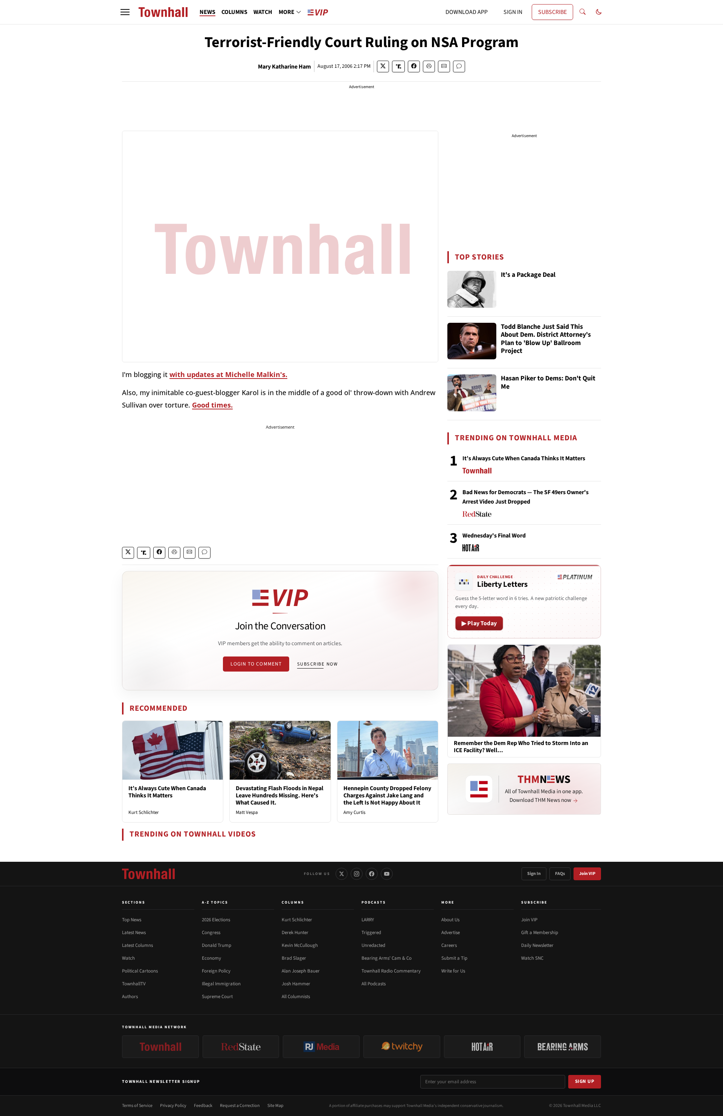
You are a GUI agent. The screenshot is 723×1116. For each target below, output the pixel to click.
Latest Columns (137, 945)
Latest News (134, 932)
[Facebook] (372, 874)
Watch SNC (532, 958)
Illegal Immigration (221, 983)
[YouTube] (387, 874)
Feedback (203, 1105)
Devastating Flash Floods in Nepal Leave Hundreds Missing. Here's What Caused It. (279, 795)
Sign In (534, 873)
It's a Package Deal (528, 275)
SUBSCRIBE (552, 12)
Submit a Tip (454, 958)
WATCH (262, 12)
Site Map (275, 1105)
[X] (342, 874)
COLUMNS (234, 12)
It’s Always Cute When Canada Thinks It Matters (167, 792)
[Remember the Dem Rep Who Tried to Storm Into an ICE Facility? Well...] (524, 690)
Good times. (212, 404)
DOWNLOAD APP (466, 12)
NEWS (207, 12)
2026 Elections (216, 919)
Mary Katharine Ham (284, 67)
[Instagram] (357, 874)
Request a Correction (240, 1105)
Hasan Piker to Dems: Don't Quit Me (548, 382)
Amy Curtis (354, 812)
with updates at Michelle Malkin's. (228, 374)
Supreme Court (217, 996)
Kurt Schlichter (143, 812)
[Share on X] (383, 66)
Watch (128, 958)
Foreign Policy (216, 971)
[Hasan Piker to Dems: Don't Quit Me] (471, 392)
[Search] (582, 12)
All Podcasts (374, 983)
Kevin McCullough (300, 945)
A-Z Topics (215, 902)
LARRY (368, 919)
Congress (211, 932)
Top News (131, 919)
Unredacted (373, 945)
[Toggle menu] (125, 12)
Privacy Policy (173, 1105)
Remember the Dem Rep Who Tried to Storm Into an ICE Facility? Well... (521, 747)
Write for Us (453, 971)
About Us (450, 919)
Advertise (450, 932)
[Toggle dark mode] (599, 12)
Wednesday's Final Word (494, 535)
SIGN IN (512, 12)
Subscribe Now (317, 664)
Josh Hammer (296, 983)
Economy (211, 958)
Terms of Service (137, 1105)
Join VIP (587, 873)
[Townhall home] (148, 874)
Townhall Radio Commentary (391, 971)
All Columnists (296, 996)
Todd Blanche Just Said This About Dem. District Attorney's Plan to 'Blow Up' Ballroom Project (546, 339)
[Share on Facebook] (414, 66)
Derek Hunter (295, 932)
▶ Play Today (479, 623)
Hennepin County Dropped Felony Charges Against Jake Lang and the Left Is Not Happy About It (387, 795)
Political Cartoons (140, 971)
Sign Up (585, 1081)
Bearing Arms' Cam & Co (387, 958)
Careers (449, 945)
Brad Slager (294, 958)
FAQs (560, 873)
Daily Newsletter (537, 945)
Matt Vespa (247, 812)
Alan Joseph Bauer (301, 971)
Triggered (371, 932)
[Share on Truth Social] (398, 66)
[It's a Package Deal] (471, 289)
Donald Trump (216, 945)
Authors (130, 996)
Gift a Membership (539, 932)
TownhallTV (134, 983)
